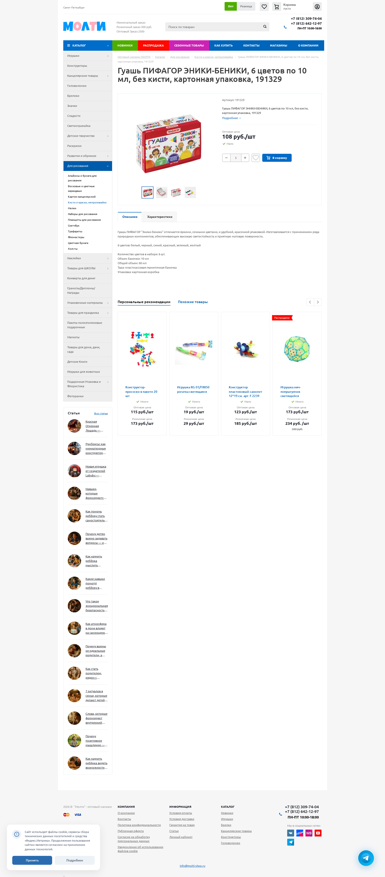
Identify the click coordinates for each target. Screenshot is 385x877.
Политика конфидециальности (139, 824)
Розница (246, 6)
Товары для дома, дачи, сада (83, 349)
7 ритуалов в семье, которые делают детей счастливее (96, 696)
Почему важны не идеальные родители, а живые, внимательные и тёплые (96, 651)
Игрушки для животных (83, 371)
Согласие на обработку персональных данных (134, 839)
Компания (126, 806)
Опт (230, 6)
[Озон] (299, 833)
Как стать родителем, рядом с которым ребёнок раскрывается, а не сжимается (97, 673)
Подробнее (74, 860)
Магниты (73, 337)
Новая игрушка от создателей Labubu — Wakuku (96, 471)
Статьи (174, 830)
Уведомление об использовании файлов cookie (140, 849)
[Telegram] (290, 842)
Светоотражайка (78, 125)
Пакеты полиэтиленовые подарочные (84, 325)
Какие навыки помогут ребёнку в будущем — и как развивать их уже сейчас (95, 583)
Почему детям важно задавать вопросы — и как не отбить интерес (96, 538)
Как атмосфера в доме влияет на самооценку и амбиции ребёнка (96, 628)
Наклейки (74, 258)
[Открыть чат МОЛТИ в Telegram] (366, 858)
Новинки (125, 45)
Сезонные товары (189, 45)
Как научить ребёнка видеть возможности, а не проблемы (96, 763)
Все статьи (101, 413)
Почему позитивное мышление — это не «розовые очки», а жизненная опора (95, 741)
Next (318, 302)
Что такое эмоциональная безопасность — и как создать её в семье (97, 606)
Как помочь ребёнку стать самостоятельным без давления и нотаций (97, 516)
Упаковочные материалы (85, 302)
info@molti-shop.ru (192, 865)
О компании (308, 45)
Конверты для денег (81, 278)
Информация (180, 806)
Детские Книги (77, 361)
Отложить (256, 158)
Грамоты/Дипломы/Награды (81, 290)
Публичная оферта (131, 830)
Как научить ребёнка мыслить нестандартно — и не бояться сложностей (96, 561)
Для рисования (77, 165)
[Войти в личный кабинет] (317, 6)
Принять (32, 860)
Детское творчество (81, 135)
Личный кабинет (180, 837)
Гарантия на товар (182, 824)
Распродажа (153, 45)
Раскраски (74, 145)
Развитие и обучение (81, 155)
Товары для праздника (83, 312)
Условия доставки (181, 818)
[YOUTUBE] (318, 833)
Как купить (223, 45)
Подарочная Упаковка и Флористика (84, 384)
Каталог (79, 45)
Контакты (251, 45)
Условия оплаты (180, 812)
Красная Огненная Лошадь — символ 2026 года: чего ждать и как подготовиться (96, 426)
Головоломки (76, 85)
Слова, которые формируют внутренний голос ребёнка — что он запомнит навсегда (96, 718)
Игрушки (73, 55)
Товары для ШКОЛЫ (81, 268)
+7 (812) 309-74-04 (306, 18)
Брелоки (73, 95)
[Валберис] (308, 833)
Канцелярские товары (82, 75)
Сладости (73, 115)
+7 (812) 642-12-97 (306, 23)
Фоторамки (75, 396)
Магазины (278, 45)
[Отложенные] (264, 6)
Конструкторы (77, 65)
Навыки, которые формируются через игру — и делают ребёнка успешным (96, 493)
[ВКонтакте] (290, 833)
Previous (310, 302)
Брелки (226, 824)
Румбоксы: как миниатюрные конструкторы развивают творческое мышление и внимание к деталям (96, 448)
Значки (72, 105)
